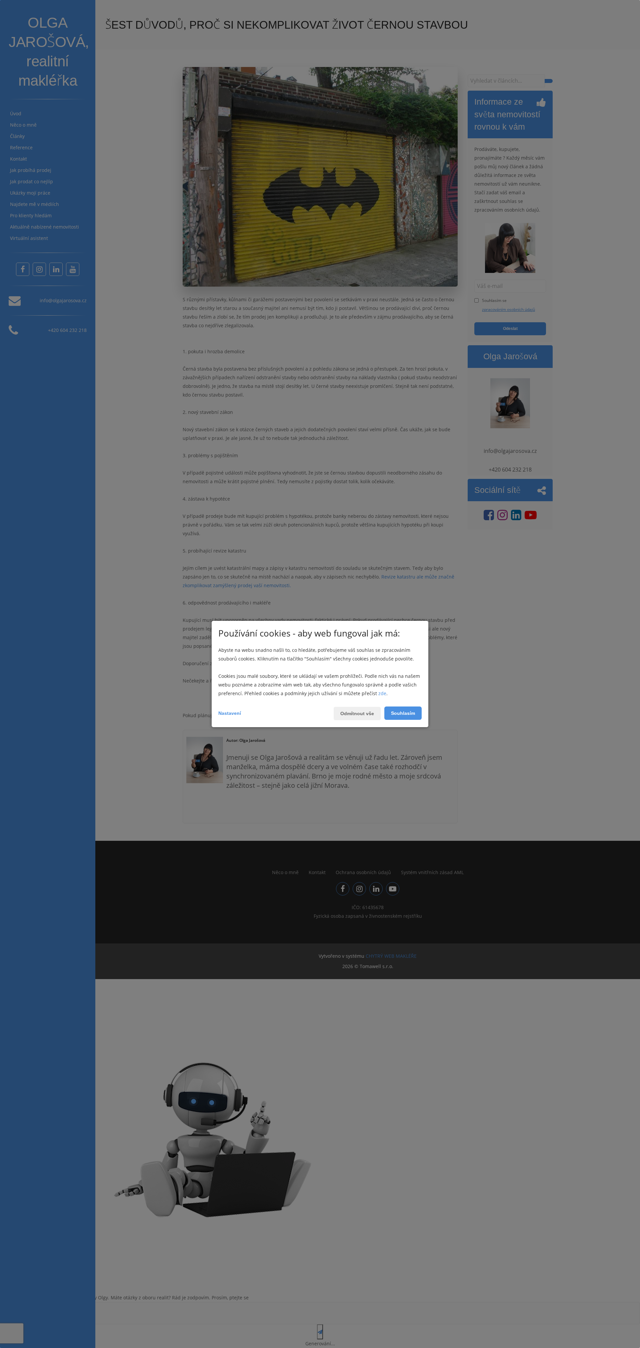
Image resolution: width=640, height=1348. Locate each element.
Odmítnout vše (357, 713)
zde (382, 693)
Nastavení (229, 713)
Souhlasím (403, 713)
